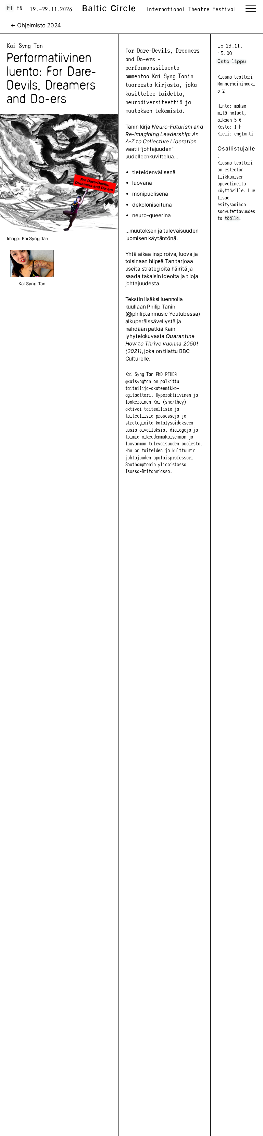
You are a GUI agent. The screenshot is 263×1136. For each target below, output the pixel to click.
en (19, 8)
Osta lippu (231, 61)
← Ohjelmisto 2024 (35, 25)
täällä (232, 217)
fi (10, 8)
